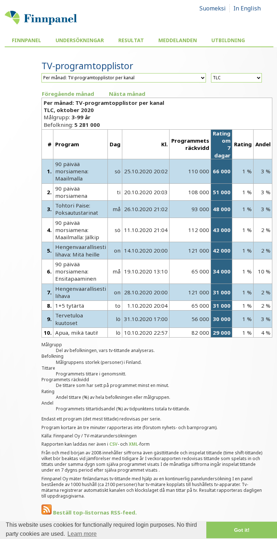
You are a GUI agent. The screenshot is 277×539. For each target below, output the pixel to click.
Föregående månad (68, 93)
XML (133, 444)
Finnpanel (26, 40)
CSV (113, 444)
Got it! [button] (242, 530)
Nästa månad (127, 93)
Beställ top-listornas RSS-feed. (94, 512)
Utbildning (228, 40)
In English (247, 8)
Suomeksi (212, 8)
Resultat (131, 40)
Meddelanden (177, 40)
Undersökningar (80, 40)
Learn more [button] (82, 534)
